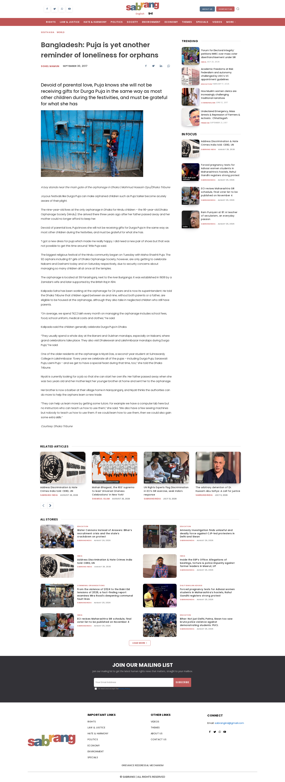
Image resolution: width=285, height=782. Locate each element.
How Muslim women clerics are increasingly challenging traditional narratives (219, 94)
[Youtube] (69, 9)
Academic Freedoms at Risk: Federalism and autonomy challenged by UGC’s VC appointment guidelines (217, 74)
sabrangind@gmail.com (229, 723)
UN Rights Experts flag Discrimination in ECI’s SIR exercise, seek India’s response (166, 491)
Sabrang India (208, 149)
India (203, 62)
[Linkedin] (161, 66)
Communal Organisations (106, 482)
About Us (207, 9)
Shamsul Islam (101, 498)
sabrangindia (208, 180)
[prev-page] (43, 506)
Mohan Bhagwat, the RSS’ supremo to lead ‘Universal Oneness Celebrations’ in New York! (113, 491)
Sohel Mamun (50, 66)
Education (206, 84)
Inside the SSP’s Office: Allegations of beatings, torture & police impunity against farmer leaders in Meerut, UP (207, 563)
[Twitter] (54, 9)
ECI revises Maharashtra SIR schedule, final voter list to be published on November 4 (219, 192)
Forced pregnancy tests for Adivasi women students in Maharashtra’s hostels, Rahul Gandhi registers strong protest (220, 170)
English (140, 13)
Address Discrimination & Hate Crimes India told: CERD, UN (219, 143)
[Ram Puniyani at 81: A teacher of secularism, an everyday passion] (190, 219)
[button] (238, 9)
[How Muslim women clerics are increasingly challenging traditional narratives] (190, 97)
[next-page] (50, 506)
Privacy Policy (124, 688)
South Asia (47, 32)
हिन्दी (150, 13)
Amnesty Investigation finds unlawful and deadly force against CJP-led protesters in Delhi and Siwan (207, 533)
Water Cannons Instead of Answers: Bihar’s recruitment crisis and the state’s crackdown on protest (104, 533)
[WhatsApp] (62, 9)
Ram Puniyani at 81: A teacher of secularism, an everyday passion (219, 216)
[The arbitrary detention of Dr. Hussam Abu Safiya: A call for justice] (218, 467)
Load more (138, 643)
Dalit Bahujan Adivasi (189, 178)
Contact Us (225, 9)
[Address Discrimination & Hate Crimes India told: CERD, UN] (190, 148)
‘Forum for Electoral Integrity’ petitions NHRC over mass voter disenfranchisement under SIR (219, 54)
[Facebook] (47, 9)
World (60, 32)
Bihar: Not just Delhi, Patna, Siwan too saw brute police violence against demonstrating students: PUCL (206, 622)
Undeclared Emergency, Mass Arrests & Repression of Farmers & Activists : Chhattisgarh (220, 115)
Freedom (205, 123)
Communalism (208, 103)
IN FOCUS (189, 134)
